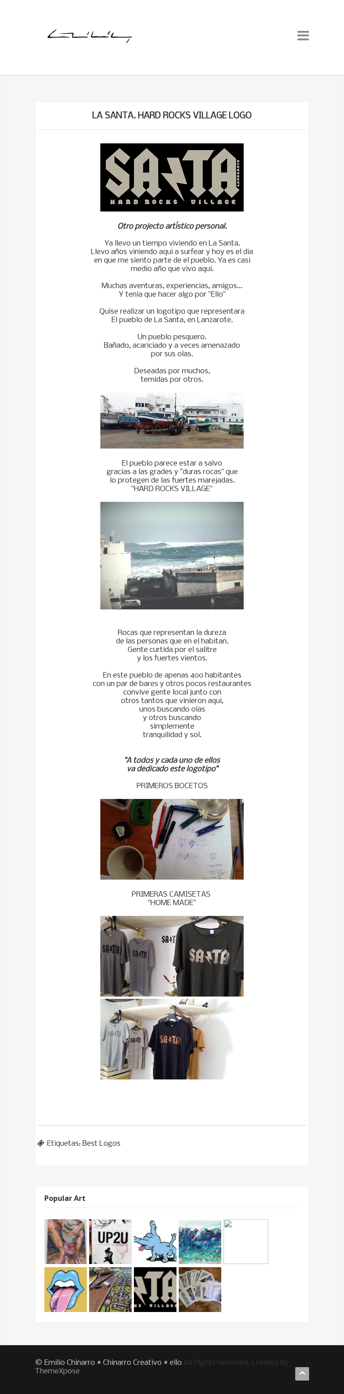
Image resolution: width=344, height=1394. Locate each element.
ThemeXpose (57, 1371)
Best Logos (101, 1143)
